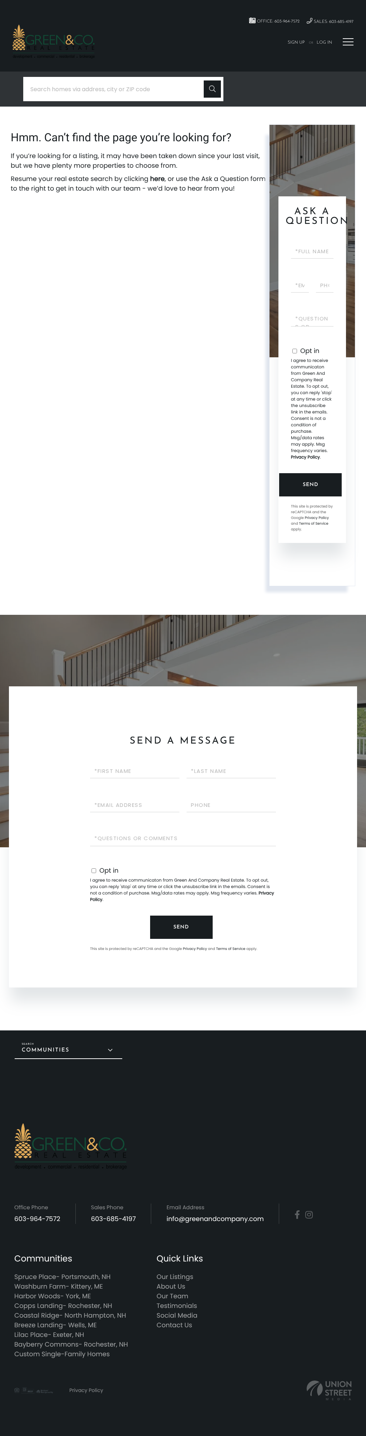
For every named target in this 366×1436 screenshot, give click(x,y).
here (157, 179)
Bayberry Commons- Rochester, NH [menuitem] (71, 1344)
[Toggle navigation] (348, 41)
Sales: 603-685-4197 (332, 22)
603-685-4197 (113, 1219)
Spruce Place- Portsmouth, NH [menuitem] (62, 1277)
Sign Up (296, 42)
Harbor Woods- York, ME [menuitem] (52, 1296)
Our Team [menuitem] (172, 1296)
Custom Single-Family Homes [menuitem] (62, 1354)
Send (310, 484)
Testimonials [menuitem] (177, 1306)
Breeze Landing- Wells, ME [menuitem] (55, 1325)
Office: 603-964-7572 (278, 21)
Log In (324, 42)
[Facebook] (297, 1215)
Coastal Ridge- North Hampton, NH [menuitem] (70, 1315)
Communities (45, 1050)
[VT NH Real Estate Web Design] (329, 1390)
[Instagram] (309, 1215)
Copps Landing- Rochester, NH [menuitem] (63, 1306)
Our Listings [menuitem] (175, 1277)
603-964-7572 (37, 1219)
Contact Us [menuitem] (174, 1325)
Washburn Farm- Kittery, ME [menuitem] (58, 1286)
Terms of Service (313, 523)
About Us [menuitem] (171, 1286)
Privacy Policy (305, 457)
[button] (212, 89)
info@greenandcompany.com (215, 1219)
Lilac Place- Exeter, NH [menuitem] (49, 1334)
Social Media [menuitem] (177, 1315)
